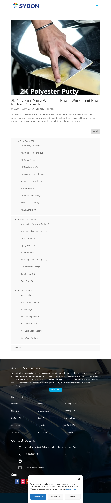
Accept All (38, 496)
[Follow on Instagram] (23, 481)
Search (95, 131)
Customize (73, 496)
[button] (79, 479)
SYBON (17, 109)
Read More (55, 389)
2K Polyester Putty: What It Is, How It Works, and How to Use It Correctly (55, 102)
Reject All (55, 496)
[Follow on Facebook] (17, 481)
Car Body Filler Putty (45, 109)
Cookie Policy (71, 489)
